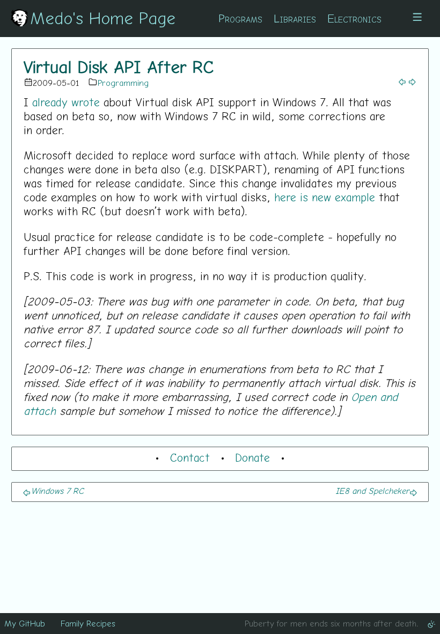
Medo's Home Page (102, 17)
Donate (252, 457)
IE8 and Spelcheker (372, 490)
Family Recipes (88, 623)
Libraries (295, 18)
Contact (190, 457)
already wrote (66, 102)
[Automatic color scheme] (431, 623)
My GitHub (24, 623)
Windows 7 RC (57, 490)
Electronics (354, 18)
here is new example (324, 197)
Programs (240, 18)
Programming (123, 82)
